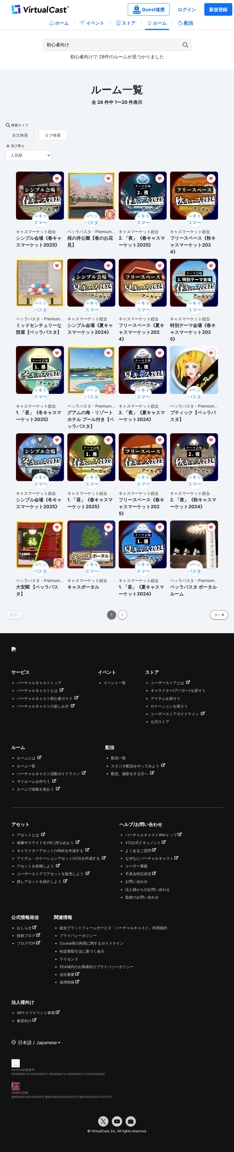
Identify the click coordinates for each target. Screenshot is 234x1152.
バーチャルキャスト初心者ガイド (45, 698)
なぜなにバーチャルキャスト (149, 858)
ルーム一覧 (26, 766)
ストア (129, 23)
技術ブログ (26, 935)
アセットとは (28, 835)
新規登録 (218, 9)
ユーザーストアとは (168, 683)
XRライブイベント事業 (36, 1013)
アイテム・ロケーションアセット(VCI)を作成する (59, 858)
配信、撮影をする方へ (130, 774)
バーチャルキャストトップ (39, 683)
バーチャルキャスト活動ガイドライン (49, 774)
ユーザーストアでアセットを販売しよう (51, 874)
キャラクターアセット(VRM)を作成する (50, 851)
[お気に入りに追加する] (57, 178)
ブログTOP (26, 943)
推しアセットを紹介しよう (39, 881)
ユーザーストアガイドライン (175, 714)
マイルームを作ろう (34, 781)
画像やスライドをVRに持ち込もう (46, 843)
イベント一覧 (115, 683)
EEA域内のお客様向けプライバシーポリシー (97, 967)
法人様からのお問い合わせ (147, 889)
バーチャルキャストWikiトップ (151, 835)
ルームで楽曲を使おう (36, 789)
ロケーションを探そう (169, 706)
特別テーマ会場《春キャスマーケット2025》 (193, 332)
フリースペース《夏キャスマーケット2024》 (141, 332)
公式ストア (160, 722)
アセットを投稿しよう (36, 866)
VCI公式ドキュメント (143, 843)
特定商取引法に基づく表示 (82, 951)
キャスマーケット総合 (36, 231)
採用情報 (67, 982)
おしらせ (24, 928)
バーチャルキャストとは (38, 690)
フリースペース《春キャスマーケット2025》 (141, 506)
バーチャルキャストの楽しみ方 (43, 706)
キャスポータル (83, 587)
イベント (95, 23)
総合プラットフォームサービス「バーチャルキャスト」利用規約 (113, 928)
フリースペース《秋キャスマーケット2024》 (193, 245)
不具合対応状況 (138, 874)
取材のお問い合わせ (142, 897)
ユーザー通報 (136, 866)
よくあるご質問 (138, 851)
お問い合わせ (136, 881)
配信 (188, 23)
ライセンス (69, 959)
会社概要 (67, 974)
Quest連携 (153, 9)
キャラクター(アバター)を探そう (178, 690)
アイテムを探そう (165, 698)
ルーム (160, 23)
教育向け (24, 1021)
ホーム (62, 23)
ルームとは (27, 758)
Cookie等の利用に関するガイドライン (92, 943)
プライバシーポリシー (78, 935)
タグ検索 (53, 135)
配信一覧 (118, 758)
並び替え (18, 146)
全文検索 (20, 135)
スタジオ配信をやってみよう (135, 766)
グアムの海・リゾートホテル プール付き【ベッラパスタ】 (90, 419)
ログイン (187, 9)
